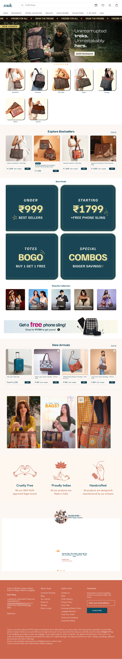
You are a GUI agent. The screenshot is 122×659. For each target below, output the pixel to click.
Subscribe (97, 611)
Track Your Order (68, 615)
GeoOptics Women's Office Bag (72, 163)
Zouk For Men (63, 13)
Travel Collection (33, 13)
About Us (44, 602)
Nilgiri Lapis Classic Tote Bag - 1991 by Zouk (46, 377)
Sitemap (44, 605)
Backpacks (17, 13)
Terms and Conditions (69, 618)
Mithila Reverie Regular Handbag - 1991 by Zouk (74, 377)
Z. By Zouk (91, 13)
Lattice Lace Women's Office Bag (16, 163)
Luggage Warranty (68, 612)
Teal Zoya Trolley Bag (13, 377)
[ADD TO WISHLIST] (30, 137)
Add (27, 168)
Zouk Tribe (65, 605)
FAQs (63, 596)
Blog (42, 596)
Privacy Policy (66, 602)
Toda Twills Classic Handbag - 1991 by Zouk (102, 377)
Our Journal (45, 599)
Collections (78, 13)
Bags (6, 13)
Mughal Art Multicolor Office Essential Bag (102, 163)
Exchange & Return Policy (71, 608)
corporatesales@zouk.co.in (18, 603)
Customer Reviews (48, 593)
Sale (102, 13)
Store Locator (46, 608)
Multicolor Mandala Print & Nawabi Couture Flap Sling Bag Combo (45, 166)
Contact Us (65, 593)
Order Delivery (67, 599)
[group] (61, 42)
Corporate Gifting (68, 621)
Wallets (49, 13)
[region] (61, 44)
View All (113, 132)
